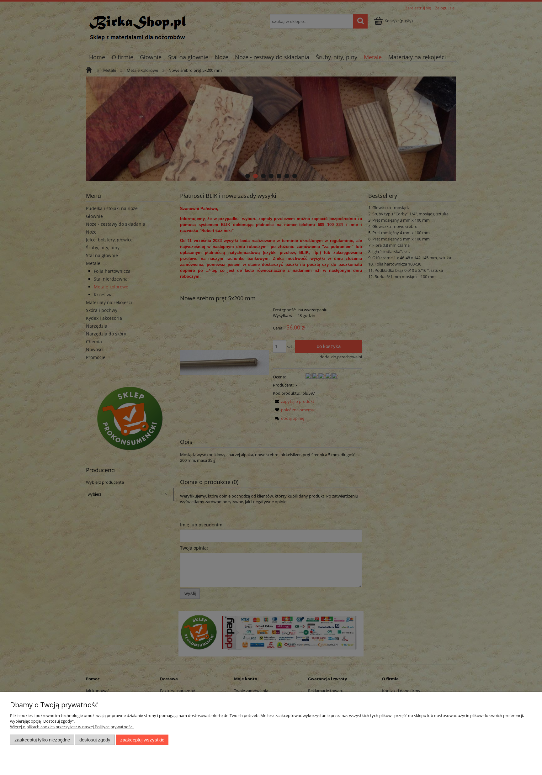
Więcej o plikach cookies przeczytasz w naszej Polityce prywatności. (72, 727)
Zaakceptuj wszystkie (142, 739)
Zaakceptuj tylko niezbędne (42, 739)
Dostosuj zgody (94, 739)
